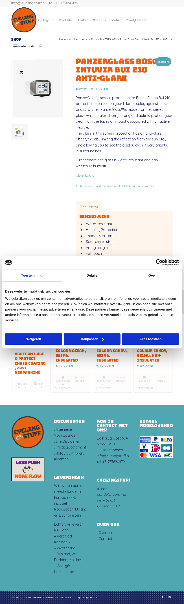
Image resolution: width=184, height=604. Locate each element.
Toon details (39, 385)
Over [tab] (152, 275)
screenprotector (145, 186)
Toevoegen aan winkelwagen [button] (63, 384)
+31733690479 (114, 462)
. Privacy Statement (70, 447)
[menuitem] (23, 20)
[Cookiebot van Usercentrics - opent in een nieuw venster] (159, 262)
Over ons (106, 532)
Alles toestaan (150, 339)
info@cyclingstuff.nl (28, 3)
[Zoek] (40, 46)
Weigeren (33, 339)
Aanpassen (89, 339)
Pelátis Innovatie (57, 597)
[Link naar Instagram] (169, 596)
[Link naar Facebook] (162, 596)
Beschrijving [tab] (89, 206)
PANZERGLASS (121, 186)
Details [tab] (92, 275)
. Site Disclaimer (67, 441)
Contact (105, 538)
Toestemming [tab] (31, 275)
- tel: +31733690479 (62, 3)
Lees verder (22, 385)
